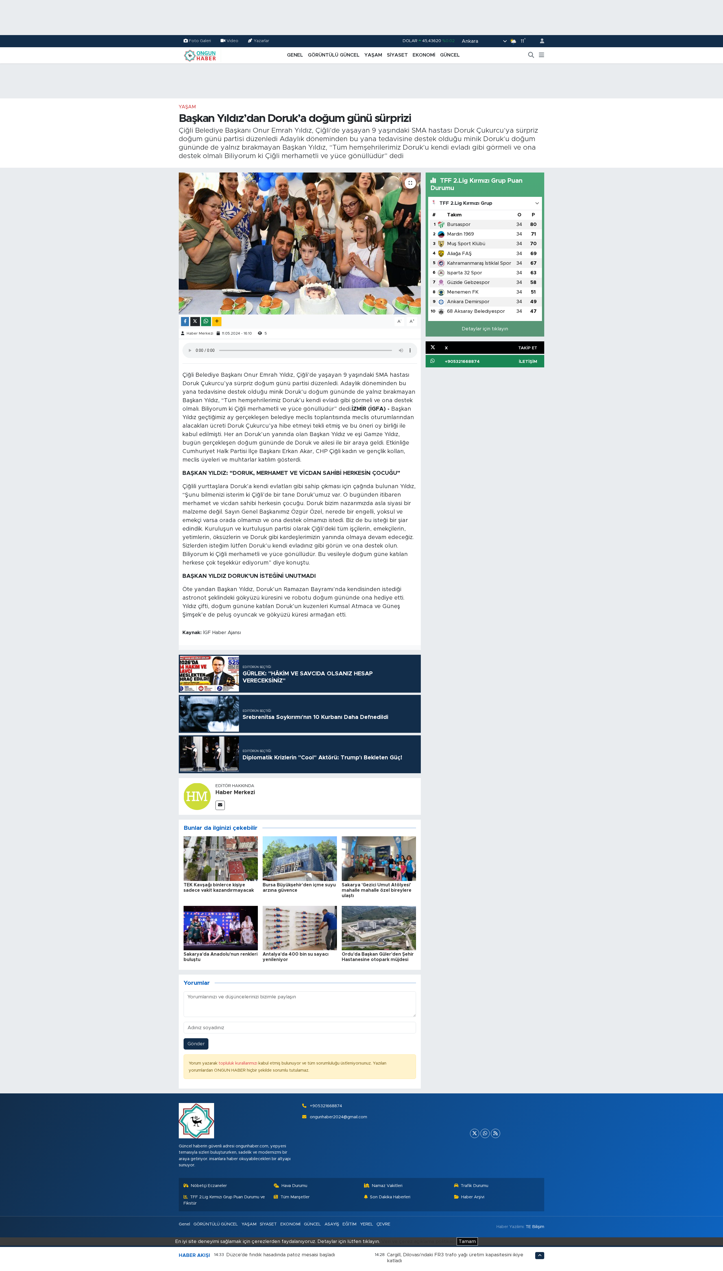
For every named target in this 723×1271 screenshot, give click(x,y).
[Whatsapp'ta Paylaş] (206, 321)
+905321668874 (326, 1106)
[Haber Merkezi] (197, 796)
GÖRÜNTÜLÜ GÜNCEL (334, 55)
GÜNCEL (450, 55)
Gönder (196, 1043)
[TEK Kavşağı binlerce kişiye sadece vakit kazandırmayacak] (221, 858)
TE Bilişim (535, 1227)
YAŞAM (373, 55)
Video (232, 41)
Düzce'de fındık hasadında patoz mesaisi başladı (280, 1254)
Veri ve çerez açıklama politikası (418, 1241)
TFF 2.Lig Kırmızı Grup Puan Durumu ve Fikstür (224, 1200)
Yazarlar (261, 41)
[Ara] (531, 55)
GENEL (295, 55)
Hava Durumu (294, 1186)
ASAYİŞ (332, 1224)
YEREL (366, 1224)
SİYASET (397, 55)
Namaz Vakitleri (387, 1186)
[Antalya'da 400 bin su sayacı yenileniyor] (300, 927)
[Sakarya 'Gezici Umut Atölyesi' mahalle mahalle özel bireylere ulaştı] (379, 858)
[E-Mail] (220, 805)
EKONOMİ (424, 55)
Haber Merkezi (200, 333)
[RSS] (495, 1133)
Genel (184, 1224)
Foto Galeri (200, 41)
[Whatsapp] (485, 1133)
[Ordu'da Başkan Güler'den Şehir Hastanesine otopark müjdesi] (379, 927)
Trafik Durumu (474, 1186)
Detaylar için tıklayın (485, 328)
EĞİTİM (349, 1224)
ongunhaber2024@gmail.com (338, 1117)
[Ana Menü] (541, 55)
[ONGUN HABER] (200, 54)
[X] (474, 1133)
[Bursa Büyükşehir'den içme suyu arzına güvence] (300, 858)
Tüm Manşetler (295, 1197)
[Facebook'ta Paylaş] (185, 321)
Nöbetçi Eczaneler (209, 1186)
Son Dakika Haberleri (390, 1197)
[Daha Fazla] (216, 321)
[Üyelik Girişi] (539, 41)
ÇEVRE (383, 1224)
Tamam (467, 1241)
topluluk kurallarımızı (238, 1063)
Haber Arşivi (472, 1197)
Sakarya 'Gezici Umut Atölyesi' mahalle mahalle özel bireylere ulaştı (376, 890)
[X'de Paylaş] (195, 321)
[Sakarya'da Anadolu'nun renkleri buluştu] (221, 927)
